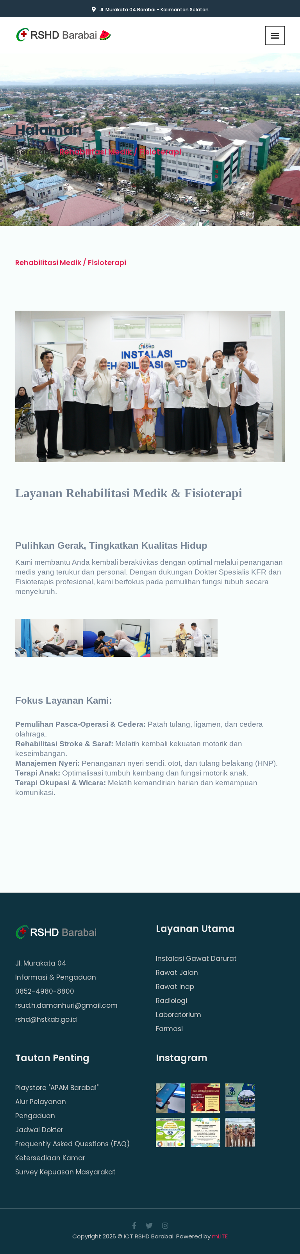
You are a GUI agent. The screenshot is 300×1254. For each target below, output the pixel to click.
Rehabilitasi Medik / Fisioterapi (120, 151)
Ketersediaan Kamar (50, 1158)
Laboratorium (178, 1015)
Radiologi (171, 1001)
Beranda (32, 151)
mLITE (220, 1236)
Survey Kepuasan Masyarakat (65, 1172)
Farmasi (169, 1029)
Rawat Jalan (177, 972)
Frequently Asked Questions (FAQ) (72, 1144)
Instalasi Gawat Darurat (196, 958)
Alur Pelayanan (40, 1102)
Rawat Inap (175, 987)
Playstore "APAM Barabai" (56, 1088)
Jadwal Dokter (39, 1130)
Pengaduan (35, 1116)
